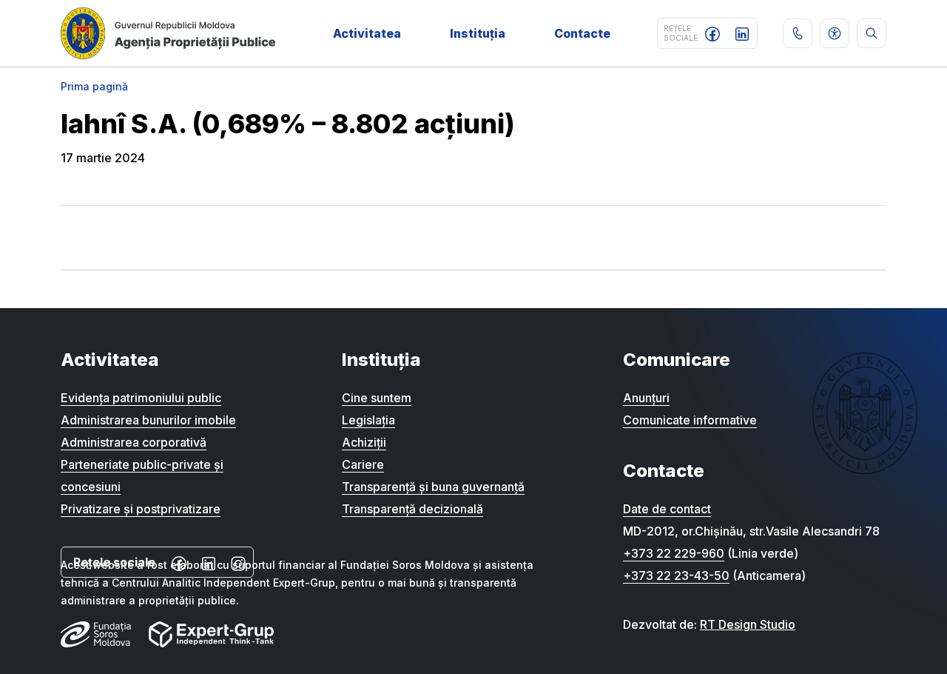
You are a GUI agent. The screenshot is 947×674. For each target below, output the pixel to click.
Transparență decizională (412, 508)
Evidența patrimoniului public (141, 397)
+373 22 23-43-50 (676, 575)
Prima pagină (94, 86)
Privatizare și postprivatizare (140, 508)
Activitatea (367, 33)
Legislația (368, 420)
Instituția (477, 33)
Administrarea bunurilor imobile (148, 420)
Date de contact (667, 508)
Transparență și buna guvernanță (433, 486)
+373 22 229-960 (673, 553)
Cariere (363, 464)
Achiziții (364, 442)
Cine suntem (376, 397)
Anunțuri (646, 397)
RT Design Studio (747, 624)
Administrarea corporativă (133, 442)
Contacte (582, 33)
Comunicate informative (690, 420)
